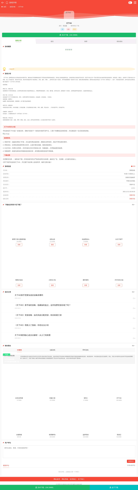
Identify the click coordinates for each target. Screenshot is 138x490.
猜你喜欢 (120, 41)
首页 (7, 2)
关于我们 (81, 479)
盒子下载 (115, 487)
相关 (52, 41)
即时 (74, 29)
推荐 (85, 41)
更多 (133, 204)
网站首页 (57, 479)
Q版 (68, 29)
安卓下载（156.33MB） (70, 35)
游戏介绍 (18, 41)
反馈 (134, 166)
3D (62, 29)
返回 (2, 2)
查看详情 (132, 195)
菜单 (135, 2)
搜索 (130, 2)
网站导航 (65, 479)
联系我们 (73, 479)
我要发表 (131, 461)
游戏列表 (12, 7)
